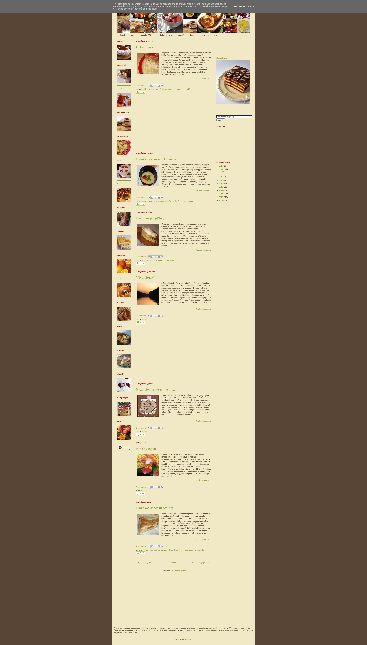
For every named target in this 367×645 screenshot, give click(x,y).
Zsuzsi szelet (222, 58)
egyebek (205, 35)
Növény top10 (146, 449)
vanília (201, 550)
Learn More (239, 6)
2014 (221, 184)
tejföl (189, 89)
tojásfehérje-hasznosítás (184, 550)
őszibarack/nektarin (185, 201)
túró (196, 550)
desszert (146, 260)
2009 (221, 200)
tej (168, 260)
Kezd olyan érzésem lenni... (155, 389)
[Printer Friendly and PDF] (140, 93)
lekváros (153, 550)
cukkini (145, 89)
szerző (148, 630)
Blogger (188, 639)
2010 (221, 197)
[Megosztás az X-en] (155, 85)
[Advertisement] (173, 124)
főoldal (122, 35)
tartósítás (181, 35)
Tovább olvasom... (203, 79)
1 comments (141, 316)
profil (216, 35)
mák (175, 201)
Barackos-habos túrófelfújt (154, 508)
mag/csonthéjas (166, 201)
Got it (251, 6)
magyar (171, 89)
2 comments (141, 86)
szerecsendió (180, 89)
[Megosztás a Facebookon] (158, 85)
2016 (221, 177)
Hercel (223, 172)
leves (164, 89)
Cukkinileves (145, 47)
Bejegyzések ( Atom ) (179, 571)
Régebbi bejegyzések (200, 563)
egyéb (144, 320)
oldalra (207, 630)
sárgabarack (163, 550)
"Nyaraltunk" (145, 277)
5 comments (141, 487)
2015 (221, 180)
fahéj (151, 201)
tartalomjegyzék (166, 35)
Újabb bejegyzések (145, 563)
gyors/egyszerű (155, 89)
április (223, 169)
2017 (221, 166)
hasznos (193, 35)
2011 (221, 194)
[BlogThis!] (152, 85)
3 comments (141, 257)
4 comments (141, 198)
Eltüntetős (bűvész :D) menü (156, 159)
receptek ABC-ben (148, 35)
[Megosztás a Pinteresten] (161, 85)
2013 (221, 187)
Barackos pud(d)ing (150, 218)
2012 (221, 190)
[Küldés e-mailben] (149, 85)
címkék (132, 35)
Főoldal (173, 563)
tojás (172, 260)
